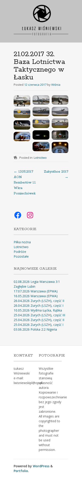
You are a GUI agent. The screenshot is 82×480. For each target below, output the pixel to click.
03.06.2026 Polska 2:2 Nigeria (35, 329)
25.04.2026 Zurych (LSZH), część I (38, 324)
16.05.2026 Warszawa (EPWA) (36, 296)
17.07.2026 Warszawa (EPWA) (36, 291)
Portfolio (21, 471)
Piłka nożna (22, 242)
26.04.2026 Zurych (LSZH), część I (38, 305)
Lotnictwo (40, 158)
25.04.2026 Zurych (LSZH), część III (39, 315)
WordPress (41, 466)
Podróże (20, 251)
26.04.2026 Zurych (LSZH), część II (39, 301)
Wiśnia (55, 85)
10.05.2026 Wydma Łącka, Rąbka (38, 310)
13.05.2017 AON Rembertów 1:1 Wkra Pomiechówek (25, 183)
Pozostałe (21, 256)
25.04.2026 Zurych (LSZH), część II (39, 320)
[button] (22, 100)
